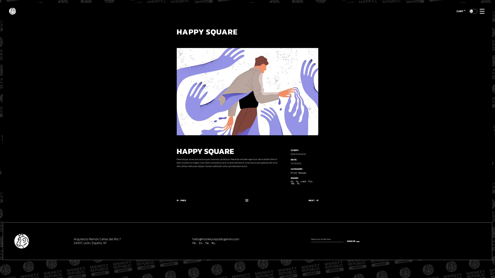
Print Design (298, 172)
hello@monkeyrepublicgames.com (215, 239)
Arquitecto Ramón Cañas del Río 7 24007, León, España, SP (97, 241)
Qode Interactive (298, 153)
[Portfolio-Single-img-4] (247, 91)
